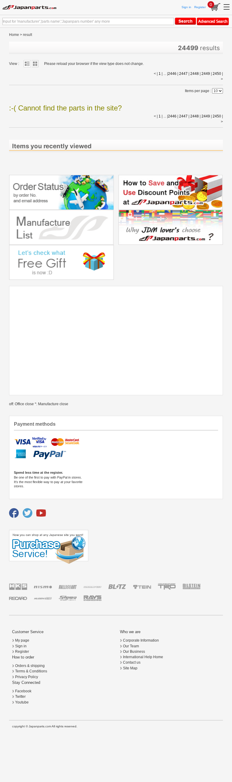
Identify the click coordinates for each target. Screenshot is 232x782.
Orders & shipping (30, 666)
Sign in (186, 7)
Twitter (20, 696)
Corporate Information (141, 640)
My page (22, 640)
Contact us (131, 662)
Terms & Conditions (31, 671)
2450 (217, 74)
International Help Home (143, 657)
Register (200, 7)
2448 (194, 74)
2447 (183, 74)
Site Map (130, 668)
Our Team (131, 646)
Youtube (22, 702)
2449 (205, 74)
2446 (172, 74)
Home (14, 35)
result (27, 35)
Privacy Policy (26, 677)
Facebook (23, 691)
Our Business (134, 651)
